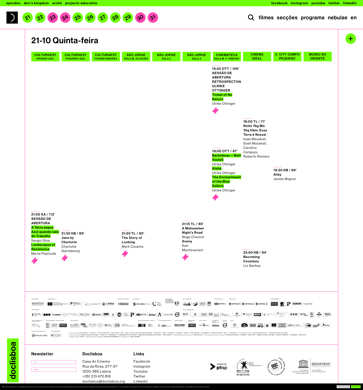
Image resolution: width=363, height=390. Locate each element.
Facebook (279, 3)
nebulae (337, 17)
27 (103, 17)
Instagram (299, 3)
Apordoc (13, 3)
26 (90, 17)
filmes (266, 17)
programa (313, 17)
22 (40, 17)
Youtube (318, 3)
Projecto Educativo (81, 3)
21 (27, 18)
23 (52, 17)
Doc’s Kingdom (36, 3)
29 (127, 17)
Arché (57, 3)
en (354, 17)
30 (140, 17)
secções (287, 17)
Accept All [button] (356, 386)
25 (77, 17)
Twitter (334, 3)
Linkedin (350, 3)
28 (115, 17)
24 (65, 17)
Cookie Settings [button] (343, 386)
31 (153, 18)
